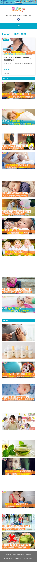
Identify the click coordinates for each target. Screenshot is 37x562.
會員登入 (13, 15)
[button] (18, 25)
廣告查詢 (28, 554)
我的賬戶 (25, 15)
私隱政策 (15, 554)
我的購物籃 (20, 15)
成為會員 (8, 15)
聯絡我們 (22, 554)
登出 (30, 15)
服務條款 (8, 554)
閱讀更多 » (7, 69)
